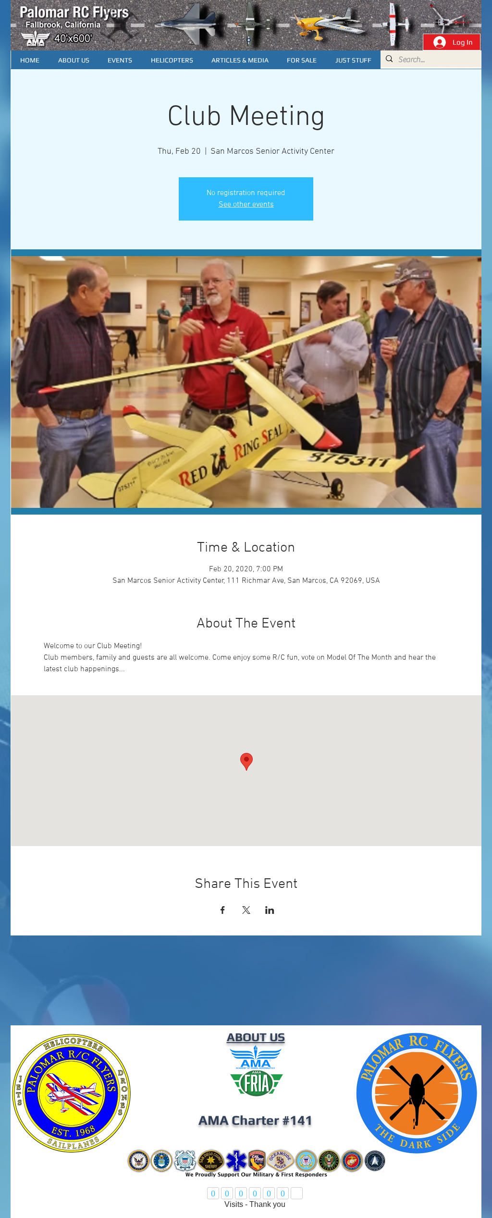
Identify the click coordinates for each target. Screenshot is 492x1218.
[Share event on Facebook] (222, 910)
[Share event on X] (246, 910)
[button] (240, 59)
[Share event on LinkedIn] (269, 910)
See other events (246, 204)
